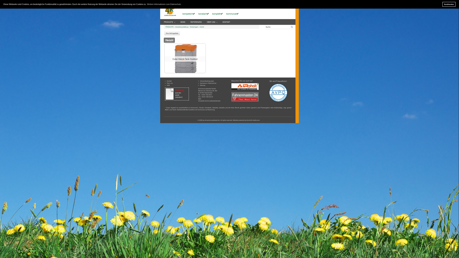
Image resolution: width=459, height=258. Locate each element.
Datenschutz (212, 83)
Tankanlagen (194, 27)
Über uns (170, 83)
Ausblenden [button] (449, 4)
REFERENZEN (196, 22)
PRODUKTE (169, 22)
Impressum (203, 83)
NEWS (182, 22)
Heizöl (202, 27)
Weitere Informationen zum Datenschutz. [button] (164, 4)
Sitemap (202, 85)
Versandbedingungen (207, 81)
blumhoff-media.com (253, 120)
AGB (168, 85)
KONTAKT (226, 22)
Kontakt (169, 81)
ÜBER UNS (212, 22)
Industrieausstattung (181, 27)
